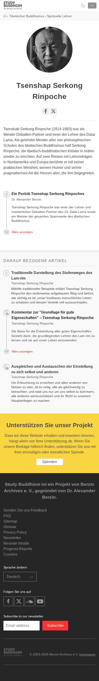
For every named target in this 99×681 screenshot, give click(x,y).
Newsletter (12, 538)
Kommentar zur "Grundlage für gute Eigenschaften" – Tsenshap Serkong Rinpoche (53, 315)
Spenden (49, 462)
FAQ (7, 516)
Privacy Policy (15, 532)
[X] (53, 111)
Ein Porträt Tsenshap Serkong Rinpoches (48, 194)
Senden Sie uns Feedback (25, 510)
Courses (10, 554)
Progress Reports (17, 549)
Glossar (9, 527)
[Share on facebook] (45, 111)
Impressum (87, 654)
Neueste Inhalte (16, 543)
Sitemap (10, 521)
